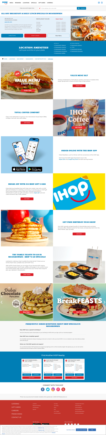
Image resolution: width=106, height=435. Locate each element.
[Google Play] (37, 424)
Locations (12, 59)
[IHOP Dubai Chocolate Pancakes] (26, 302)
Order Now (79, 85)
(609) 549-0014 (27, 372)
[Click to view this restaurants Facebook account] (43, 389)
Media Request (78, 405)
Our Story (56, 403)
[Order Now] (102, 3)
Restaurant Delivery (37, 405)
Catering (36, 374)
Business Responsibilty (79, 411)
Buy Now (27, 198)
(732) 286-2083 (70, 372)
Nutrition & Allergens (79, 413)
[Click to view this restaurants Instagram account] (53, 389)
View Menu (58, 35)
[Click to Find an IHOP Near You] (39, 8)
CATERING (50, 2)
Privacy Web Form (78, 409)
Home (5, 59)
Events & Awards (57, 413)
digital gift (37, 192)
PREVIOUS (1, 302)
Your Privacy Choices (70, 429)
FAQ (55, 409)
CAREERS (15, 410)
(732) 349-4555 (48, 372)
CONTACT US (16, 417)
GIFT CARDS (41, 2)
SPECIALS (34, 2)
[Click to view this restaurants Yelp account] (63, 389)
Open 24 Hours (49, 361)
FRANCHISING (17, 414)
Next (104, 302)
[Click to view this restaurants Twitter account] (48, 389)
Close (92, 429)
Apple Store (62, 159)
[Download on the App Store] (19, 169)
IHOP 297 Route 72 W (40, 59)
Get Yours (27, 122)
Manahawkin (29, 59)
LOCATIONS (26, 2)
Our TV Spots (56, 411)
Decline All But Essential (82, 429)
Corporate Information (79, 403)
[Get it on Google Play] (34, 169)
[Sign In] (99, 3)
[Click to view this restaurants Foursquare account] (58, 389)
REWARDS (18, 2)
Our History (56, 405)
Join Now (79, 233)
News (55, 407)
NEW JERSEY (20, 59)
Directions (12, 35)
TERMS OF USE (41, 427)
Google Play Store (73, 159)
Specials (50, 59)
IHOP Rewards (35, 407)
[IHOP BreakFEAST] (79, 302)
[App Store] (45, 424)
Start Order (35, 35)
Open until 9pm (28, 361)
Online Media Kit (78, 407)
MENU (11, 2)
